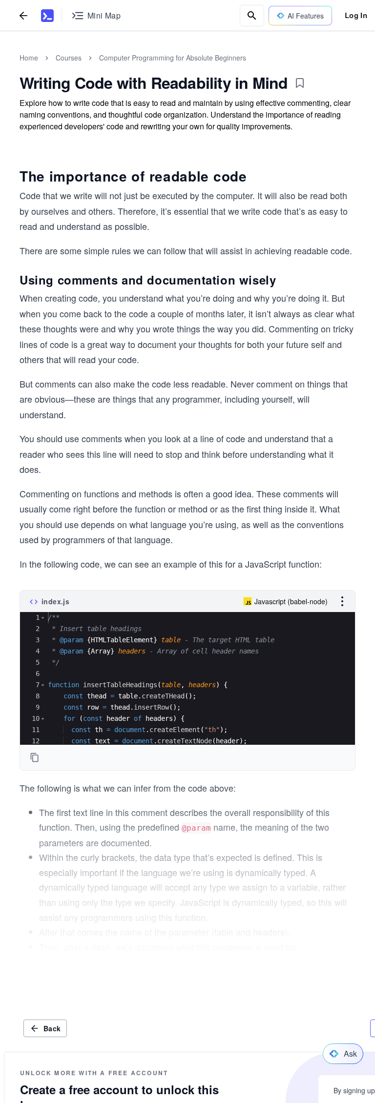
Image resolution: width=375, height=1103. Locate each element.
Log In (356, 15)
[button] (42, 617)
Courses (69, 57)
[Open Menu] (342, 601)
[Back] (23, 15)
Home (29, 57)
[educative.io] (47, 15)
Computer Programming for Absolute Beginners (172, 57)
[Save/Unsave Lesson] (300, 83)
